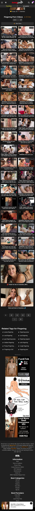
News (17, 461)
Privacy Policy (17, 465)
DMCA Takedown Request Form (17, 474)
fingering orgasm (25, 339)
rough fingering (24, 346)
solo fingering (24, 342)
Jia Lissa (17, 496)
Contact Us (17, 473)
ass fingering (24, 335)
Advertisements (17, 471)
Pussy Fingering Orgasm (10, 346)
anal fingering (8, 335)
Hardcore (17, 484)
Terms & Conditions (17, 463)
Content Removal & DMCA (17, 467)
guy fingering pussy (10, 339)
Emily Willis (17, 495)
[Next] (14, 319)
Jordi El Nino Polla (17, 498)
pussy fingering (8, 332)
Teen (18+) (17, 485)
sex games (26, 6)
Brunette (18, 487)
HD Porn (18, 480)
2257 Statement (17, 469)
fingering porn (24, 349)
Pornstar (18, 482)
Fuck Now (9, 6)
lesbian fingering (9, 342)
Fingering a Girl (8, 349)
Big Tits (17, 489)
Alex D (17, 500)
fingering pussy (24, 332)
